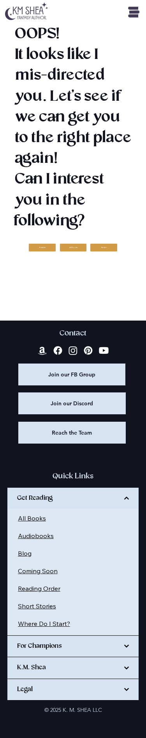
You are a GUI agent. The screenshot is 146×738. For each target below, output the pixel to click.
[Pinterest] (88, 350)
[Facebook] (57, 350)
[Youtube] (103, 350)
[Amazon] (42, 350)
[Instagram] (73, 350)
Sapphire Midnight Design (89, 722)
